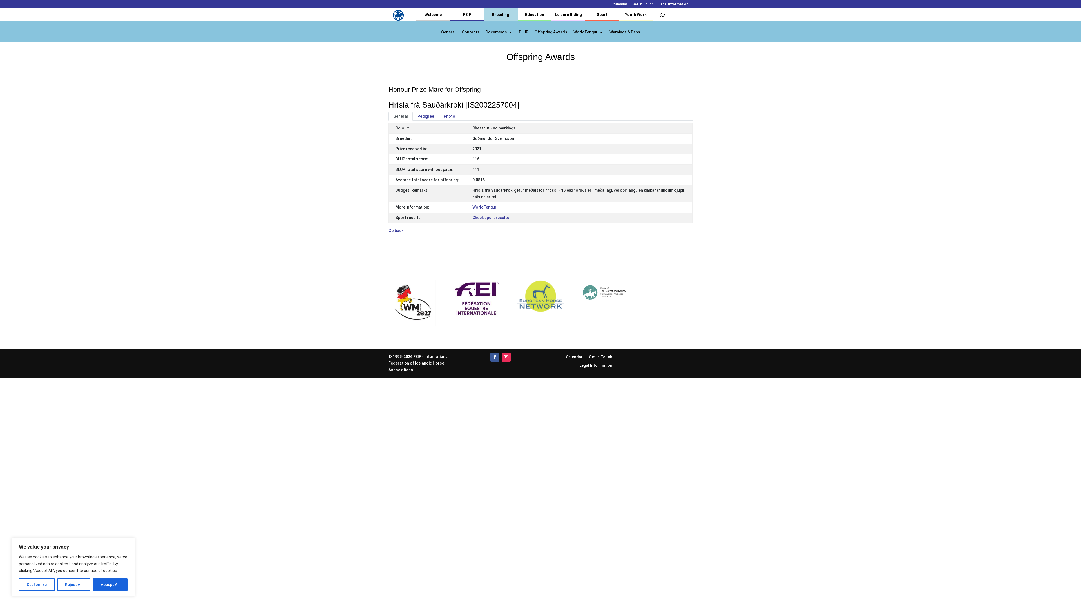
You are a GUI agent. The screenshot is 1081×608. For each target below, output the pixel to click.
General (448, 32)
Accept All (110, 584)
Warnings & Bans (624, 32)
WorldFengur (585, 32)
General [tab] (400, 116)
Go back (395, 230)
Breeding (500, 14)
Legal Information (673, 4)
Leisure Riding (568, 14)
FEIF (467, 14)
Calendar (620, 4)
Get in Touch (642, 4)
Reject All (73, 584)
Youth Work (636, 14)
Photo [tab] (449, 116)
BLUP (523, 32)
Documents (496, 32)
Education (534, 14)
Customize (37, 584)
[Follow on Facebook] (494, 357)
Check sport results (490, 217)
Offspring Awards (551, 32)
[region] (73, 567)
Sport (602, 14)
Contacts (470, 32)
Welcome (433, 14)
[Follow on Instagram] (506, 357)
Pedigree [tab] (425, 116)
